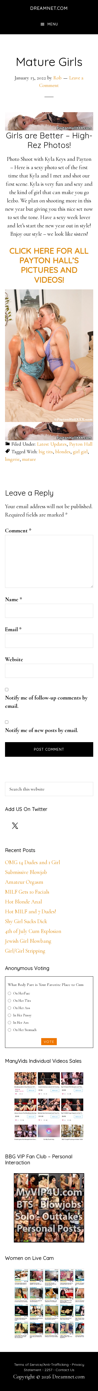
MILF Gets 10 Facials (27, 892)
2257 (48, 1370)
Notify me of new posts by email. (41, 730)
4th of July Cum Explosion (33, 931)
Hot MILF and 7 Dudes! (30, 911)
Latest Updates (52, 444)
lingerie (12, 459)
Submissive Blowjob (26, 872)
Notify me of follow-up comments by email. (46, 701)
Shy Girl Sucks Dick (26, 921)
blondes (62, 452)
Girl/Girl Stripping (25, 951)
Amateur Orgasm (24, 882)
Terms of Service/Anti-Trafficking (42, 1364)
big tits (46, 452)
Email (13, 629)
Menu (52, 24)
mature (29, 459)
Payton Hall (80, 444)
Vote (49, 1041)
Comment (18, 530)
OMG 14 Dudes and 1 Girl (32, 862)
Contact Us (65, 1370)
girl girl (80, 452)
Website (14, 659)
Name (13, 599)
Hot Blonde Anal (23, 901)
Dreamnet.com (49, 8)
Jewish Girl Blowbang (28, 941)
